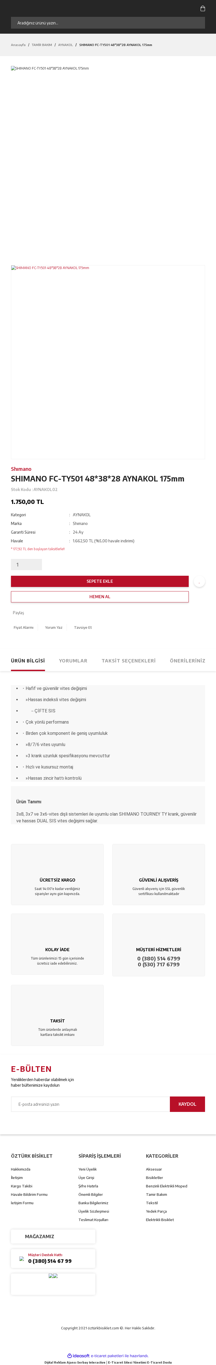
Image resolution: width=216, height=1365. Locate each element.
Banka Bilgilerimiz (93, 1203)
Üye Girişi (86, 1177)
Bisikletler (154, 1177)
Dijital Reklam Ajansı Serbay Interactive (74, 1362)
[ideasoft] (78, 1356)
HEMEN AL (100, 596)
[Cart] (203, 8)
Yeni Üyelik (87, 1169)
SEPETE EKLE (100, 581)
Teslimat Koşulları (93, 1219)
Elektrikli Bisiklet (160, 1219)
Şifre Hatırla (88, 1186)
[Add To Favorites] (199, 581)
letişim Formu (22, 1203)
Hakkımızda (20, 1169)
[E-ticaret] (107, 1355)
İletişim (17, 1177)
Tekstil (152, 1203)
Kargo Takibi (21, 1186)
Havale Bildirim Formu (29, 1194)
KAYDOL (187, 1104)
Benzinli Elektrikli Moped (166, 1186)
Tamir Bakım (156, 1194)
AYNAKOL (82, 514)
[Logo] (69, 8)
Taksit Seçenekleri (129, 661)
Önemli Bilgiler (90, 1194)
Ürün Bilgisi (28, 661)
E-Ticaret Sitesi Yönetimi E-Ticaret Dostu (140, 1362)
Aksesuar (154, 1169)
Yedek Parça (156, 1211)
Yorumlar (73, 661)
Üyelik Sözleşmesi (93, 1211)
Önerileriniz (188, 661)
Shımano (21, 468)
